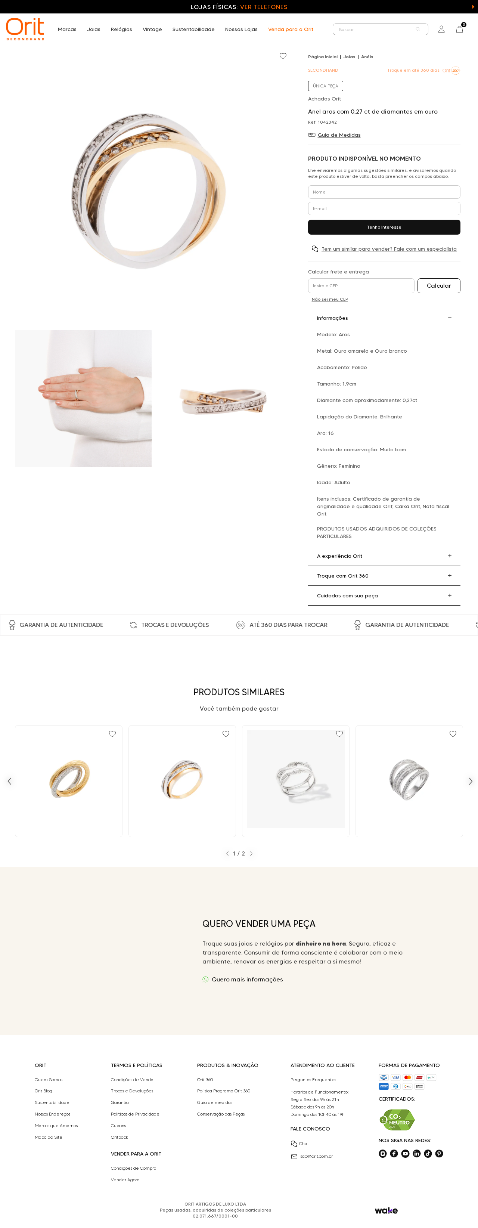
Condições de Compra (133, 1168)
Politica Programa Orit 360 (223, 1091)
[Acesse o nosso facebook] (394, 1154)
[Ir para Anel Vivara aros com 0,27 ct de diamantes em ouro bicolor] (68, 781)
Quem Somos (48, 1079)
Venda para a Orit (290, 29)
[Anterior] (9, 781)
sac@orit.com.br (317, 1156)
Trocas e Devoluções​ (132, 1091)
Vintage (152, 29)
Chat (304, 1143)
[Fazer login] (441, 29)
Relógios (121, 29)
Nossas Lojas (241, 29)
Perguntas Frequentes (313, 1079)
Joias (93, 29)
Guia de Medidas (339, 135)
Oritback (119, 1137)
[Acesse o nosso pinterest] (439, 1154)
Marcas (67, 29)
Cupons (118, 1125)
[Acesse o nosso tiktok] (428, 1154)
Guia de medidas (214, 1102)
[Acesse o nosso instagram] (383, 1154)
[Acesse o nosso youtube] (405, 1154)
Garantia (120, 1102)
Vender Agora (125, 1179)
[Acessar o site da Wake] (386, 1210)
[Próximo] (471, 781)
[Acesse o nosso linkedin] (417, 1154)
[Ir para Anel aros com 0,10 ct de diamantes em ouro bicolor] (182, 781)
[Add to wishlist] (283, 56)
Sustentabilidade (194, 29)
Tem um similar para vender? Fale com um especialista (389, 248)
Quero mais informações (247, 979)
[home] (25, 29)
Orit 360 (205, 1079)
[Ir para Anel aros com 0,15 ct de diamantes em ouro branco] (295, 781)
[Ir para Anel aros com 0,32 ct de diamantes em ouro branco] (409, 781)
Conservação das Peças (221, 1114)
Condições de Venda (132, 1079)
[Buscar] (418, 29)
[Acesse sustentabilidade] (397, 1119)
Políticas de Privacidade (135, 1114)
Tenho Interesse (384, 227)
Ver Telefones (263, 6)
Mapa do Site (48, 1137)
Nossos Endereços (52, 1114)
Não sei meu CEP (330, 299)
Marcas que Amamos (56, 1125)
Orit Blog (43, 1091)
